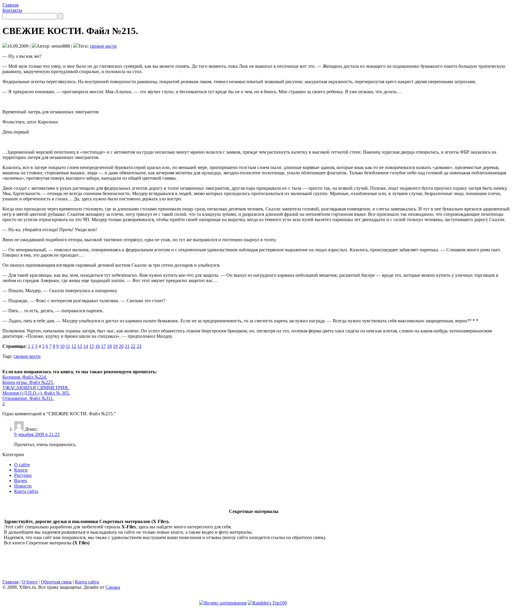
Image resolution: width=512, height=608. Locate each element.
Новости (23, 485)
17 (103, 346)
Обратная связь (56, 581)
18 (109, 346)
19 (115, 346)
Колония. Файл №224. (24, 376)
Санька (112, 587)
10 (62, 346)
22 (133, 346)
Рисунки (23, 475)
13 (79, 346)
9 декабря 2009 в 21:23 (37, 434)
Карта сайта (26, 491)
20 (121, 346)
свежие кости (103, 46)
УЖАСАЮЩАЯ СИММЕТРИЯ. (36, 387)
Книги (21, 469)
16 (97, 346)
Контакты (12, 10)
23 (139, 346)
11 (68, 346)
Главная (10, 4)
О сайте (22, 464)
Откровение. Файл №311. (28, 398)
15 (91, 346)
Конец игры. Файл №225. (28, 382)
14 (85, 346)
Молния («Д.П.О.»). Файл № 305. (36, 392)
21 (127, 346)
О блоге (30, 581)
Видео (20, 480)
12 (73, 346)
